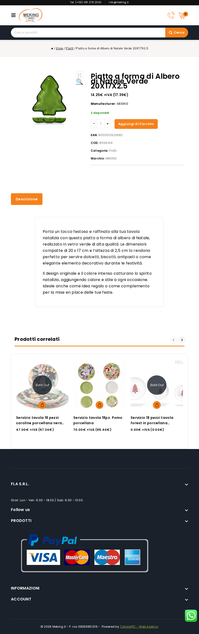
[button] (79, 75)
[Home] (52, 48)
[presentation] (174, 339)
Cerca (179, 32)
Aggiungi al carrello (136, 124)
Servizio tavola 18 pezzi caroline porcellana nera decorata (39, 423)
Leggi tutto (42, 405)
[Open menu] (14, 15)
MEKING (111, 158)
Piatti (113, 151)
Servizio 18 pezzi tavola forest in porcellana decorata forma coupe (152, 423)
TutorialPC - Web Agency (139, 627)
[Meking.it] (30, 15)
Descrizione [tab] (27, 199)
